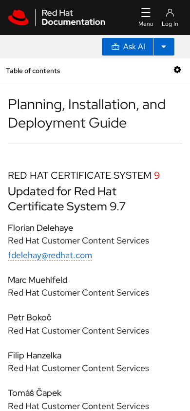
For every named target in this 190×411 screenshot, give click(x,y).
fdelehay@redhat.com (50, 255)
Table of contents (32, 70)
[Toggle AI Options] (163, 47)
